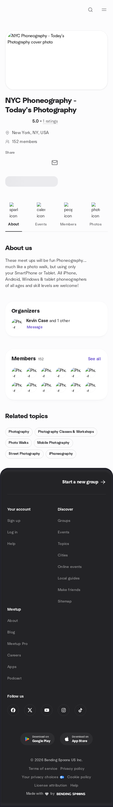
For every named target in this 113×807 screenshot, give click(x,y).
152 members (24, 142)
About (12, 621)
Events (64, 532)
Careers (14, 655)
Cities (63, 555)
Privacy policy (72, 769)
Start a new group (80, 482)
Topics (63, 544)
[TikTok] (80, 710)
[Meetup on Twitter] (30, 710)
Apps (12, 667)
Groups (64, 521)
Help (11, 544)
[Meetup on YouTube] (47, 710)
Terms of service (43, 769)
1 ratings (50, 121)
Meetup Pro (17, 644)
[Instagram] (63, 710)
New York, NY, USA (30, 133)
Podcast (14, 678)
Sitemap (65, 601)
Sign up (13, 521)
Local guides (69, 578)
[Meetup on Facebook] (13, 710)
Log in (12, 532)
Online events (70, 567)
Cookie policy (79, 777)
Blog (11, 632)
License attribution (50, 785)
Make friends (69, 590)
